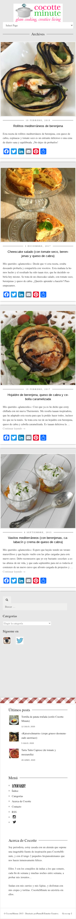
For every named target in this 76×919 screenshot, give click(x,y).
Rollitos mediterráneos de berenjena (38, 126)
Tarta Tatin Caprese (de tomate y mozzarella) (38, 752)
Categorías (17, 796)
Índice (15, 791)
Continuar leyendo (14, 428)
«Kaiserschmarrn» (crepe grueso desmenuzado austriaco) (43, 735)
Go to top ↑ (67, 913)
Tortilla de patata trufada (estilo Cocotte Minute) (42, 719)
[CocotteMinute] (38, 13)
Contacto (16, 806)
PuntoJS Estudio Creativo (47, 913)
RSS (14, 812)
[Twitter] (14, 822)
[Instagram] (14, 817)
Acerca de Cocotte (21, 801)
